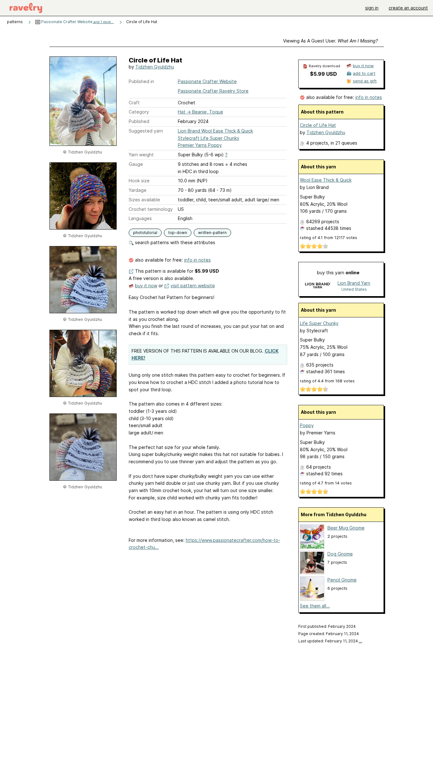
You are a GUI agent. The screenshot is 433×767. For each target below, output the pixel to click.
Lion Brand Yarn (354, 283)
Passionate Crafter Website (77, 21)
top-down (177, 232)
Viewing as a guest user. (330, 40)
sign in (371, 7)
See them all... (315, 605)
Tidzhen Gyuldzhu (154, 66)
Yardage (137, 190)
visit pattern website (193, 285)
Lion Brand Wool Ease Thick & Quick (215, 130)
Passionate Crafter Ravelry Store (213, 91)
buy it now (146, 285)
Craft (134, 102)
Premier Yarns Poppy (200, 145)
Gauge (136, 164)
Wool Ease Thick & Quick (326, 180)
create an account (408, 7)
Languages (140, 218)
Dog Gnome (340, 553)
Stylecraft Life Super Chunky (208, 138)
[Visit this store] (317, 285)
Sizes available (144, 199)
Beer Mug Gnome (346, 527)
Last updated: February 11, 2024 (330, 641)
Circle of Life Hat (318, 125)
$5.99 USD (323, 74)
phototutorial (145, 232)
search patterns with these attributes (174, 242)
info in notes (197, 260)
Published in (141, 81)
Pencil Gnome (342, 579)
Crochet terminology (151, 209)
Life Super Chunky (319, 323)
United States (354, 289)
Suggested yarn (146, 130)
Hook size (139, 180)
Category (139, 111)
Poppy (307, 425)
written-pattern (212, 232)
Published (139, 121)
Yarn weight (141, 154)
